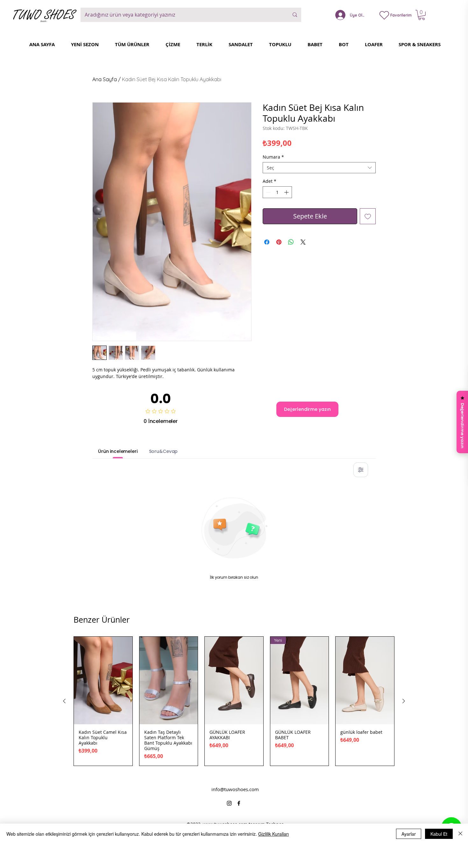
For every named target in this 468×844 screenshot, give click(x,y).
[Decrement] (268, 192)
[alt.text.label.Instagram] (229, 803)
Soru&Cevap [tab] (163, 451)
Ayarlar (408, 834)
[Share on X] (303, 242)
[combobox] (319, 167)
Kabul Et (438, 834)
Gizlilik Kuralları (273, 834)
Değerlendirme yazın (307, 409)
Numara (273, 157)
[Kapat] (460, 834)
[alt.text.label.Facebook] (239, 803)
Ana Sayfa (104, 79)
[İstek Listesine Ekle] (368, 216)
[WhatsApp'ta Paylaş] (291, 242)
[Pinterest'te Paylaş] (279, 242)
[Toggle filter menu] (360, 469)
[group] (234, 701)
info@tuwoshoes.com (235, 789)
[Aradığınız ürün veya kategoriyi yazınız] (294, 15)
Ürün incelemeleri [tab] (118, 451)
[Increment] (287, 192)
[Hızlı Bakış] (103, 680)
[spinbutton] (277, 192)
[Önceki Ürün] (64, 701)
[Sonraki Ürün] (404, 701)
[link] (421, 15)
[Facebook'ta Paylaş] (267, 242)
